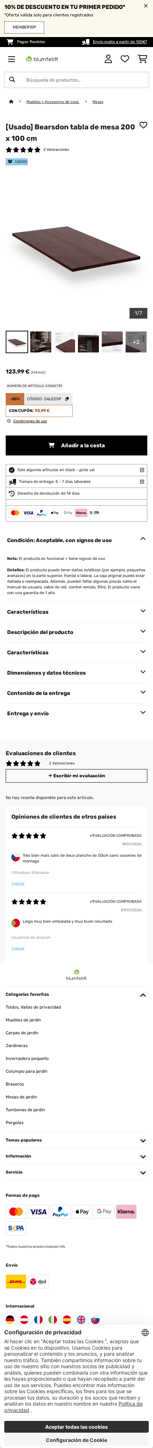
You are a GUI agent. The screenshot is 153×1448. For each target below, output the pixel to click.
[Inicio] (17, 101)
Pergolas (14, 1122)
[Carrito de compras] (142, 59)
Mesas (98, 101)
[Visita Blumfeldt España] (67, 1319)
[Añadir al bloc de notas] (143, 125)
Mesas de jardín (21, 1096)
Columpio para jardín (26, 1071)
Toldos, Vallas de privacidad (33, 1007)
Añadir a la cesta (82, 445)
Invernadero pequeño (27, 1058)
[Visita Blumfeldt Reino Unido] (81, 1319)
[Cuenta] (108, 59)
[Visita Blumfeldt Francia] (38, 1319)
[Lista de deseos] (125, 59)
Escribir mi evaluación (78, 775)
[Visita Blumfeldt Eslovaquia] (95, 1319)
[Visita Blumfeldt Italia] (52, 1319)
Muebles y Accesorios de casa (53, 101)
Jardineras (17, 1045)
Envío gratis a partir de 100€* (120, 42)
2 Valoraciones (56, 149)
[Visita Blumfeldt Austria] (24, 1319)
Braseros (15, 1084)
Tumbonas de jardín (25, 1109)
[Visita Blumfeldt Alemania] (10, 1319)
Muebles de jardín (23, 1019)
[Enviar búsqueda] (12, 80)
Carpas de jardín (22, 1032)
